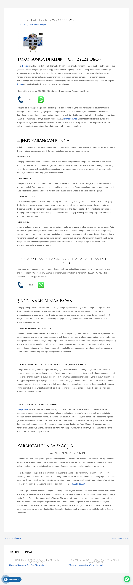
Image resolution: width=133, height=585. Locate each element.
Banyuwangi (22, 565)
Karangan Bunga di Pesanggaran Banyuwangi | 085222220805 (96, 561)
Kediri (30, 24)
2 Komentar (13, 565)
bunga (20, 84)
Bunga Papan (23, 409)
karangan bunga (70, 119)
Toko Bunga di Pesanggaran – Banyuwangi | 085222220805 (37, 561)
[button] (127, 579)
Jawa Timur (22, 24)
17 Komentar (72, 565)
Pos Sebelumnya (12, 538)
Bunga (25, 66)
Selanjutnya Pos (120, 538)
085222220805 (78, 484)
